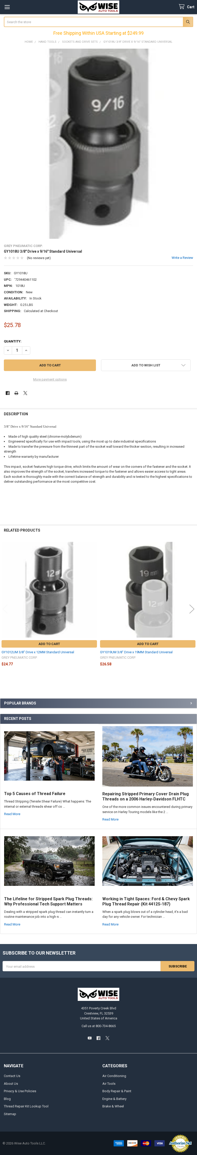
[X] (25, 393)
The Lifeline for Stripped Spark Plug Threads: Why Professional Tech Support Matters (48, 901)
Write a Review (182, 258)
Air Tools (108, 1084)
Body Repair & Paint (116, 1091)
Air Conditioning (114, 1076)
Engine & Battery (114, 1099)
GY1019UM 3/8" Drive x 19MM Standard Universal (136, 652)
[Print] (16, 393)
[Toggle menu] (7, 7)
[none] (98, 144)
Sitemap (10, 1114)
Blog (7, 1099)
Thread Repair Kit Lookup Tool (26, 1106)
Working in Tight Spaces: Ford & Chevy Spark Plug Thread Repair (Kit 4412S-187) (146, 901)
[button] (146, 365)
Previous (5, 609)
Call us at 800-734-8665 (99, 1026)
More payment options (50, 379)
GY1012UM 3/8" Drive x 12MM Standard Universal (38, 652)
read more (12, 814)
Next (192, 609)
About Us (11, 1084)
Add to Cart (49, 644)
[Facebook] (7, 393)
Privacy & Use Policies (20, 1091)
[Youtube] (89, 1038)
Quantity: (13, 341)
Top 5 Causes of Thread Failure (34, 793)
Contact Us (12, 1076)
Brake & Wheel (113, 1106)
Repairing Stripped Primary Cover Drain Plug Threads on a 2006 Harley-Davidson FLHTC (145, 796)
